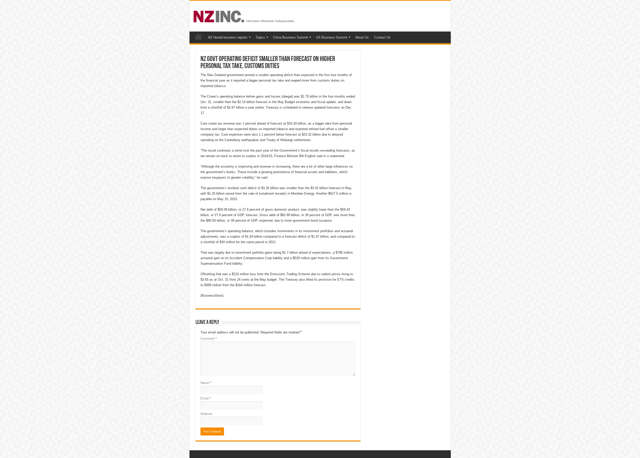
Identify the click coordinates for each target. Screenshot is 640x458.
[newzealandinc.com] (244, 16)
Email (205, 398)
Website (206, 414)
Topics (260, 37)
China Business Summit (290, 37)
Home (198, 37)
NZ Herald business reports (228, 37)
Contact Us (382, 37)
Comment (208, 338)
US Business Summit (331, 37)
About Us (362, 37)
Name (205, 383)
